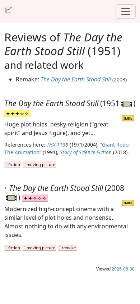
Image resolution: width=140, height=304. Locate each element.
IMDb (127, 118)
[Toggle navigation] (126, 11)
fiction (14, 164)
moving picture (41, 164)
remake (69, 247)
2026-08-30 (123, 269)
